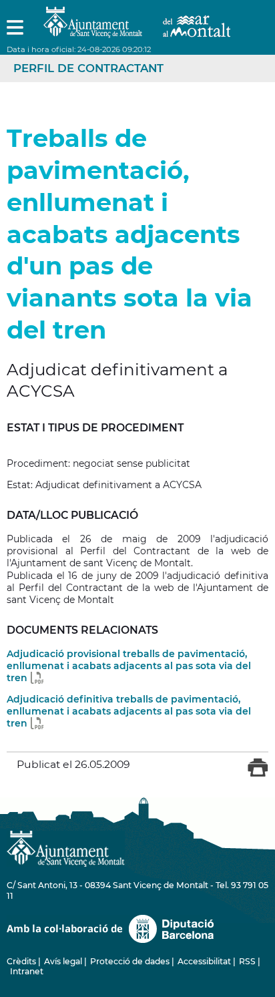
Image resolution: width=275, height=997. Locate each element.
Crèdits (21, 961)
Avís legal (63, 961)
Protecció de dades (130, 961)
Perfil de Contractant (88, 68)
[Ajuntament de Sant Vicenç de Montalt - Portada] (136, 30)
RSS (247, 961)
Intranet (26, 971)
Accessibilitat (204, 961)
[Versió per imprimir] (258, 774)
